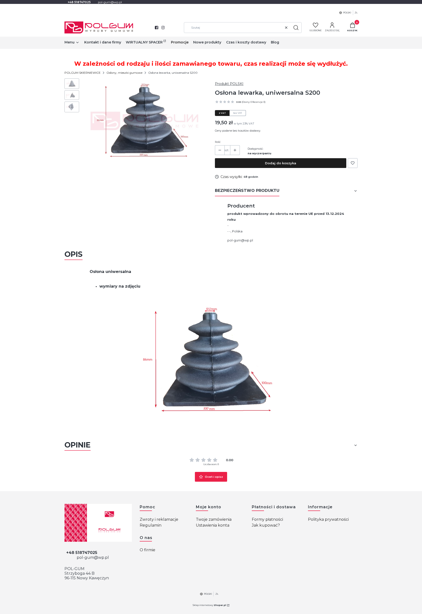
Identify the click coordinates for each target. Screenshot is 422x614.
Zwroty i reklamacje (159, 519)
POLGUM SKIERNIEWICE (82, 72)
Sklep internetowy (209, 605)
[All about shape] (98, 523)
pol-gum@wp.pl (240, 240)
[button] (296, 27)
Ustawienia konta (212, 525)
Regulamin (150, 525)
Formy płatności (267, 519)
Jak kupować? (266, 525)
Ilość (218, 142)
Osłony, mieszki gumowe (124, 72)
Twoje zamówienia (214, 519)
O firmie (147, 550)
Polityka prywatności (328, 519)
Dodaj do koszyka (280, 163)
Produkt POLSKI (229, 84)
